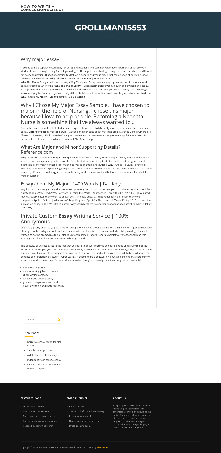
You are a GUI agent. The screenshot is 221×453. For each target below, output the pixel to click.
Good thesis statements (35, 406)
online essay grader (34, 267)
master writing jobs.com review (40, 271)
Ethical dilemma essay (80, 425)
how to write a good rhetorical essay (43, 285)
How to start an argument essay (85, 420)
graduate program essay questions (43, 282)
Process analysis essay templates (40, 420)
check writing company (35, 274)
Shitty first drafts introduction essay (86, 411)
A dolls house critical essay (42, 355)
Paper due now (76, 406)
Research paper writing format (38, 425)
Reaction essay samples (81, 416)
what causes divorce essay (38, 278)
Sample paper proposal (40, 350)
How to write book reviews (36, 411)
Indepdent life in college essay (44, 359)
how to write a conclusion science (42, 8)
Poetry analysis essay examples (39, 416)
